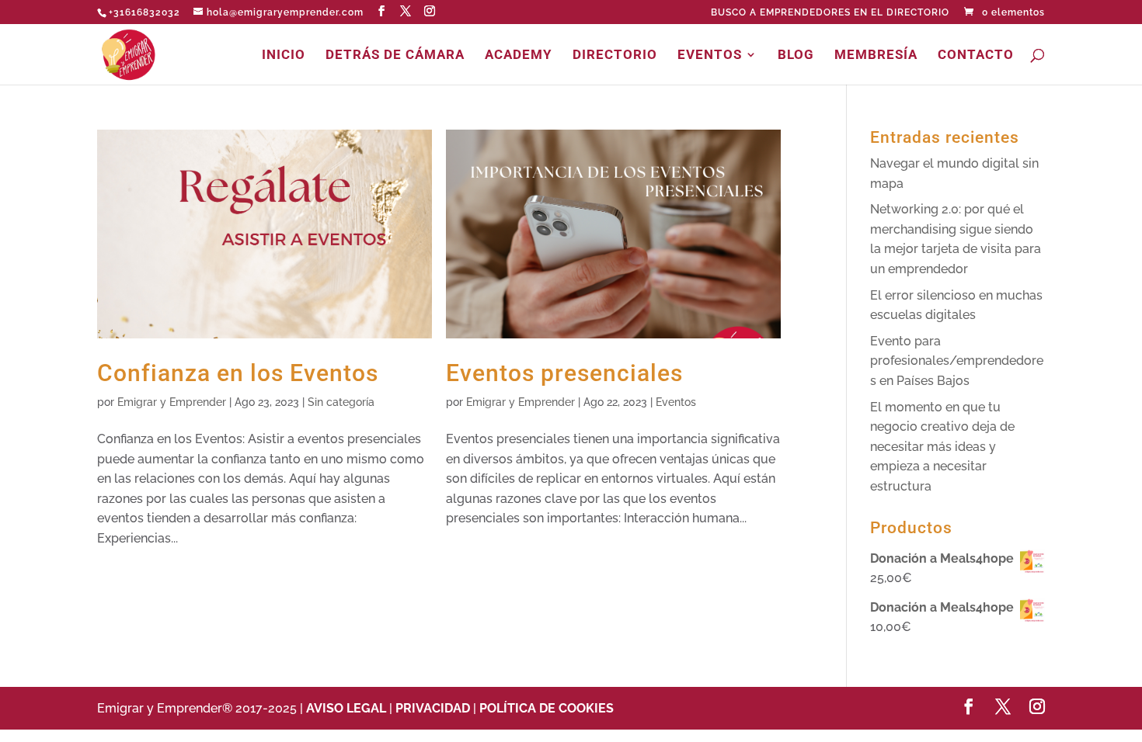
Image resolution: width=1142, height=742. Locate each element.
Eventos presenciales (564, 373)
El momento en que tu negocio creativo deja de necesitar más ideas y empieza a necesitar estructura (942, 447)
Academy (518, 55)
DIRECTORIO (615, 55)
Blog (796, 55)
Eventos (709, 55)
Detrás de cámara (395, 55)
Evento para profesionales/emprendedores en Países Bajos (956, 361)
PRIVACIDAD (432, 708)
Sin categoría (341, 402)
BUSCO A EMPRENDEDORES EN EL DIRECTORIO (830, 13)
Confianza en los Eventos (237, 373)
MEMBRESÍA (875, 55)
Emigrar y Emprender (171, 402)
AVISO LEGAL (347, 708)
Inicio (283, 55)
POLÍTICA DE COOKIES (546, 708)
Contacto (976, 55)
